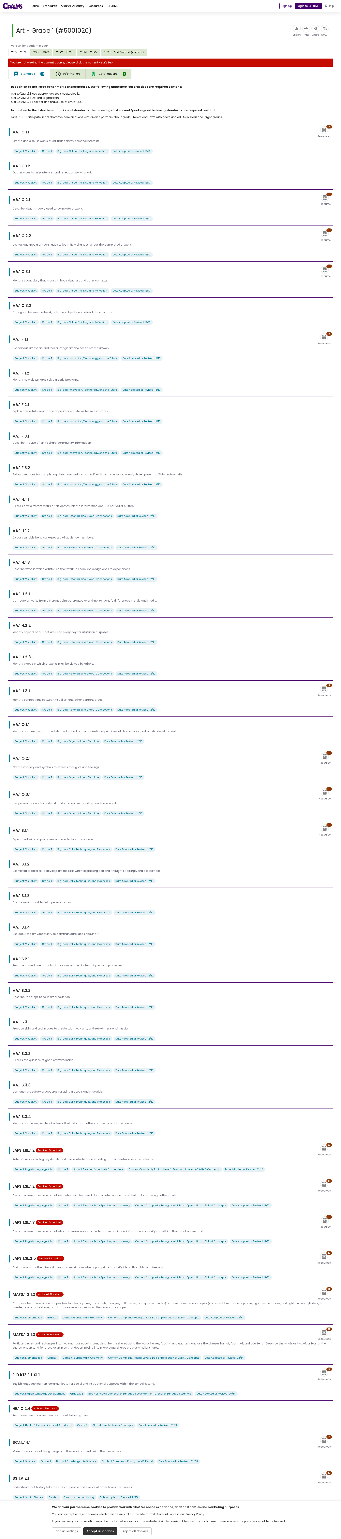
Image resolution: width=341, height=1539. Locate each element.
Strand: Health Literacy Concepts (113, 1425)
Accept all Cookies (100, 1531)
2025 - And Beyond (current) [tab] (124, 52)
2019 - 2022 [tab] (41, 52)
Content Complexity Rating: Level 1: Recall (127, 1461)
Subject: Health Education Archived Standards (43, 1425)
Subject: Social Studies (29, 1497)
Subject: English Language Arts (33, 1169)
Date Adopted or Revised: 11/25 (119, 1497)
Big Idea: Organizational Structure (78, 741)
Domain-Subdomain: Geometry (83, 1317)
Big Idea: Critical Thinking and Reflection (82, 151)
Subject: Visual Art (26, 151)
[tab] (29, 74)
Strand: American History (79, 1497)
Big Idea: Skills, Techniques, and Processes (83, 849)
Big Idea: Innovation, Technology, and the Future (87, 358)
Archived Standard (49, 1150)
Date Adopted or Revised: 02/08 (178, 1461)
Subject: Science (25, 1461)
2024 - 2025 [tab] (88, 52)
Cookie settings (66, 1531)
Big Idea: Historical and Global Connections (84, 516)
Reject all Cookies (135, 1531)
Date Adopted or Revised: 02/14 (224, 1317)
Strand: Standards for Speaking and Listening (101, 1205)
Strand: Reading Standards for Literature (98, 1169)
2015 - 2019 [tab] (18, 52)
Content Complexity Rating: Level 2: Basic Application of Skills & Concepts (174, 1169)
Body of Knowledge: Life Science (76, 1461)
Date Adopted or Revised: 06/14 (216, 1393)
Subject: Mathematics (28, 1317)
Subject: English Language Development (40, 1393)
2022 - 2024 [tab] (64, 52)
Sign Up (287, 6)
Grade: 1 (47, 151)
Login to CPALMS (308, 6)
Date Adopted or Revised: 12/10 (132, 151)
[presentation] (41, 52)
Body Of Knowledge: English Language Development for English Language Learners (139, 1393)
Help (331, 6)
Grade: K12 (76, 1393)
